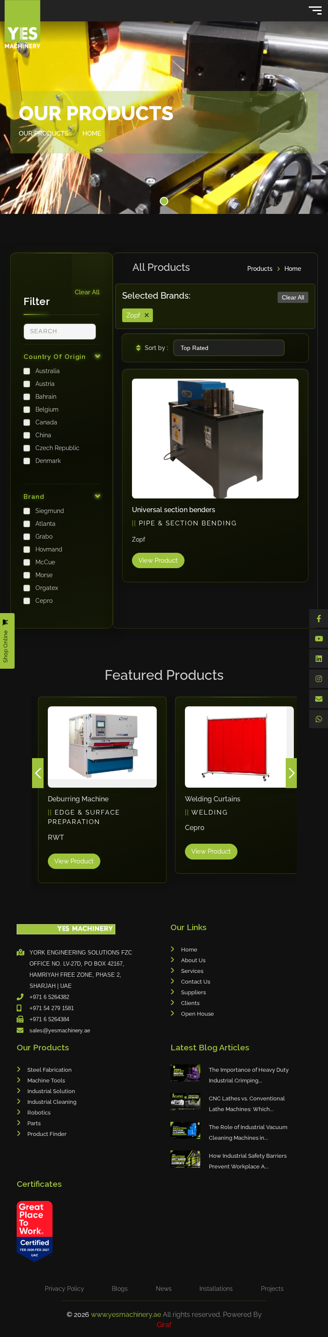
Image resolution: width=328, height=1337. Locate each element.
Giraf (164, 1325)
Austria (45, 383)
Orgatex (46, 587)
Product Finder (47, 1134)
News (164, 1288)
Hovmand (48, 549)
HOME (91, 133)
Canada (46, 422)
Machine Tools (46, 1080)
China (43, 435)
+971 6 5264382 (49, 997)
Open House (197, 1014)
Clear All (87, 292)
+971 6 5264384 (49, 1019)
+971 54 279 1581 (51, 1008)
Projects (272, 1288)
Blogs (120, 1288)
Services (192, 971)
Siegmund (49, 510)
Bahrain (45, 396)
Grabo (44, 536)
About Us (193, 960)
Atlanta (45, 523)
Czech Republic (57, 448)
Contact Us (195, 981)
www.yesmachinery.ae (127, 1314)
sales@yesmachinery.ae (59, 1030)
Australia (47, 371)
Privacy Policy (64, 1288)
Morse (44, 575)
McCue (45, 562)
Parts (34, 1123)
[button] (164, 201)
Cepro (44, 600)
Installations (216, 1288)
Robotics (38, 1112)
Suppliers (193, 992)
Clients (190, 1003)
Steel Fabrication (49, 1070)
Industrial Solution (51, 1091)
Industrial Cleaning (51, 1102)
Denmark (48, 460)
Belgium (47, 409)
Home (292, 268)
